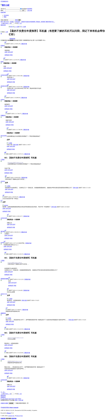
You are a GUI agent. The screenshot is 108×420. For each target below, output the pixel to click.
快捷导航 (3, 12)
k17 (2, 200)
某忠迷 (2, 231)
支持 (8, 52)
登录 (16, 400)
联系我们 (7, 407)
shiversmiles (4, 135)
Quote (12, 398)
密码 (2, 10)
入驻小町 (29, 10)
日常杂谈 (17, 21)
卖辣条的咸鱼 (4, 278)
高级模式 (3, 397)
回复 (6, 52)
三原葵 (10, 143)
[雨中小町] (5, 5)
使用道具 (7, 55)
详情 (14, 144)
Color (3, 398)
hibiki (2, 61)
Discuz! (9, 413)
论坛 (6, 15)
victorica (3, 181)
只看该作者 (24, 43)
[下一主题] (23, 26)
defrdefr (6, 205)
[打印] (11, 26)
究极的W (3, 115)
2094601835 (4, 86)
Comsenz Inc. (11, 415)
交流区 (12, 21)
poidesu (3, 99)
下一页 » (3, 392)
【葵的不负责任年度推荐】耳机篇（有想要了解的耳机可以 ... (38, 21)
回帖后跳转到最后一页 (22, 403)
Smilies (19, 398)
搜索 (16, 20)
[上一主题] (16, 26)
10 (7, 23)
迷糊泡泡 (3, 313)
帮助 (5, 17)
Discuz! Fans (19, 415)
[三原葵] (1, 32)
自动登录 (24, 8)
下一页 (20, 23)
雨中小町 (3, 21)
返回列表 (3, 25)
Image (6, 398)
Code (15, 398)
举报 (11, 55)
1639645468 (4, 75)
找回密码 (29, 8)
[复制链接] (12, 38)
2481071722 (4, 294)
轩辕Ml (3, 45)
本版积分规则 (4, 403)
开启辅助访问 (4, 1)
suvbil (2, 242)
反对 (11, 52)
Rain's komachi (14, 407)
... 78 (9, 23)
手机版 (2, 407)
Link (9, 398)
